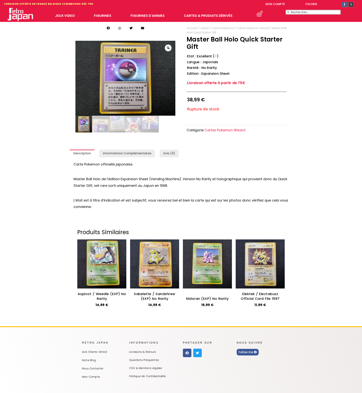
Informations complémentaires (127, 153)
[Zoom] (168, 48)
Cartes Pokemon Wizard (253, 28)
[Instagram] (351, 4)
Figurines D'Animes (147, 15)
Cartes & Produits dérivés (208, 15)
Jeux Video (65, 15)
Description (82, 153)
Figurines (102, 15)
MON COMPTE (275, 4)
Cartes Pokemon (222, 28)
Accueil (192, 28)
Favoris (311, 4)
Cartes (204, 28)
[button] (108, 28)
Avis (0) (169, 153)
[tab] (82, 154)
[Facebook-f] (344, 4)
